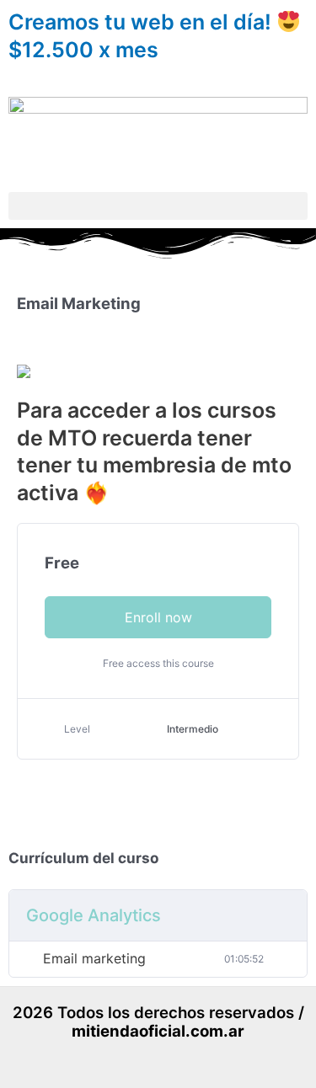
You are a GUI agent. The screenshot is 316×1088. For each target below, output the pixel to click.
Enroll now (158, 617)
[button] (158, 206)
